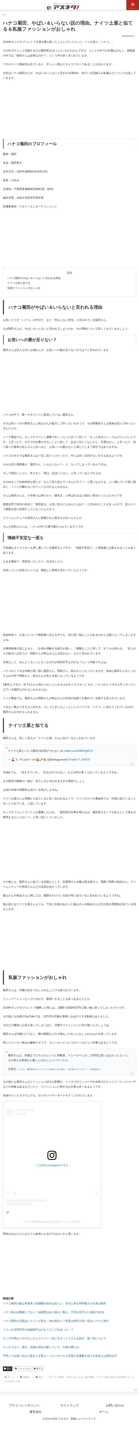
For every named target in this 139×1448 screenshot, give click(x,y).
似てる (39, 1368)
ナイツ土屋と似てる (18, 283)
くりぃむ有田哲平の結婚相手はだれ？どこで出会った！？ (38, 1329)
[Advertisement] (69, 109)
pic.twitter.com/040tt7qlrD (75, 750)
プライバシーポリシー (24, 1405)
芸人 (9, 1368)
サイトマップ (69, 1405)
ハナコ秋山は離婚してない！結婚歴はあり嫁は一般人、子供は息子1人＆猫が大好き (54, 1312)
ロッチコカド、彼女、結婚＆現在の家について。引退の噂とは (41, 1347)
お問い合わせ (115, 1405)
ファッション (24, 1368)
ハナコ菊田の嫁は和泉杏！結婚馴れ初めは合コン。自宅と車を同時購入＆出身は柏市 (54, 1303)
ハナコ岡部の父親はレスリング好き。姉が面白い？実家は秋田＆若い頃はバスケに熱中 (56, 1320)
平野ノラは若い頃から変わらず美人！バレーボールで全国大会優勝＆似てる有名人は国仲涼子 (60, 1355)
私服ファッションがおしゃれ (23, 288)
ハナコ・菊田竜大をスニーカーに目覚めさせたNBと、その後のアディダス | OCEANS (58, 1069)
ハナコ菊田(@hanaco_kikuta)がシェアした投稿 (51, 1221)
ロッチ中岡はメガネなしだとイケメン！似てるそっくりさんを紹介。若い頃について (54, 1338)
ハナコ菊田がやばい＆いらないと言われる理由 (34, 278)
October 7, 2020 (77, 759)
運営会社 (35, 1412)
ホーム (103, 1412)
